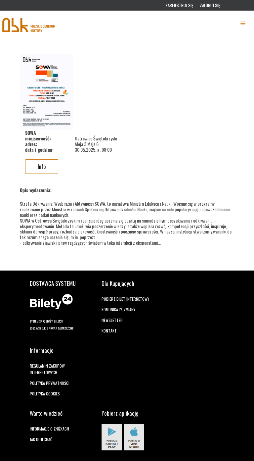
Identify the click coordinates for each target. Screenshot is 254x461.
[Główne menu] (243, 23)
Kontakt (109, 330)
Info (42, 167)
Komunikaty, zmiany (118, 309)
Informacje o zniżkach (49, 429)
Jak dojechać (41, 439)
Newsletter (112, 320)
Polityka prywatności (49, 383)
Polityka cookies (45, 393)
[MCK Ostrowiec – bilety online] (29, 23)
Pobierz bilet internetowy (125, 299)
